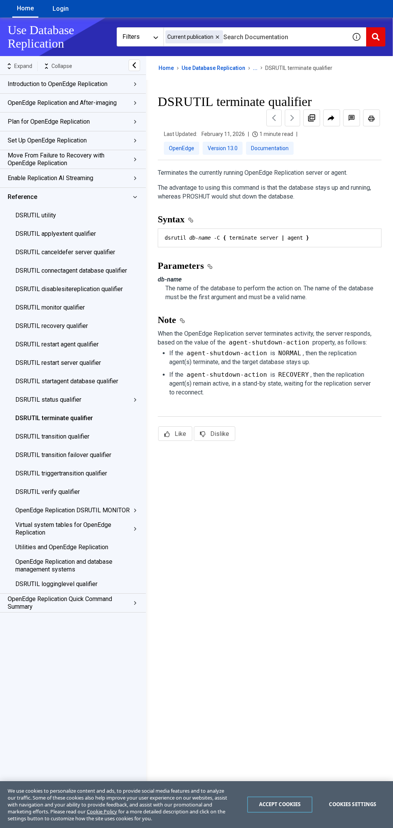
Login (61, 8)
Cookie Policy (102, 811)
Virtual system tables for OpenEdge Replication (63, 528)
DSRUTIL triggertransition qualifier (61, 473)
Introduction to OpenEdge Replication (57, 84)
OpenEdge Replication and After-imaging (62, 102)
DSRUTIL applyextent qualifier (55, 233)
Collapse (61, 66)
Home (25, 8)
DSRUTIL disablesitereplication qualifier (69, 289)
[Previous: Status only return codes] (274, 118)
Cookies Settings (352, 804)
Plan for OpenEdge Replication (49, 121)
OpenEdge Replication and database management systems (63, 565)
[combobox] (255, 36)
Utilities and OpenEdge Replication (61, 547)
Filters (131, 36)
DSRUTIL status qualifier (48, 399)
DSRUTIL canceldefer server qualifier (65, 252)
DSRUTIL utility (35, 215)
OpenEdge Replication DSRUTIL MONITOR (72, 510)
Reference (22, 196)
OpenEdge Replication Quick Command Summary (60, 602)
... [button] (255, 68)
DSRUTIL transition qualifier (52, 436)
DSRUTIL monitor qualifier (50, 307)
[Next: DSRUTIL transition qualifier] (292, 118)
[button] (217, 37)
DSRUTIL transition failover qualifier (63, 455)
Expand (23, 66)
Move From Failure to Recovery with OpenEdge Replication (56, 159)
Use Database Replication (213, 68)
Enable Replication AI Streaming (50, 178)
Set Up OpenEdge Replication (47, 140)
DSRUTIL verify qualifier (47, 491)
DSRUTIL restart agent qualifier (57, 344)
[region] (196, 804)
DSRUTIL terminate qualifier (54, 418)
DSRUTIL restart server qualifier (58, 362)
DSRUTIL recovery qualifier (51, 326)
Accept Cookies (280, 804)
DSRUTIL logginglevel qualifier (56, 584)
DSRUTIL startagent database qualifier (66, 381)
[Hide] (134, 65)
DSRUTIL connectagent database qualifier (71, 270)
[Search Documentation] (375, 36)
